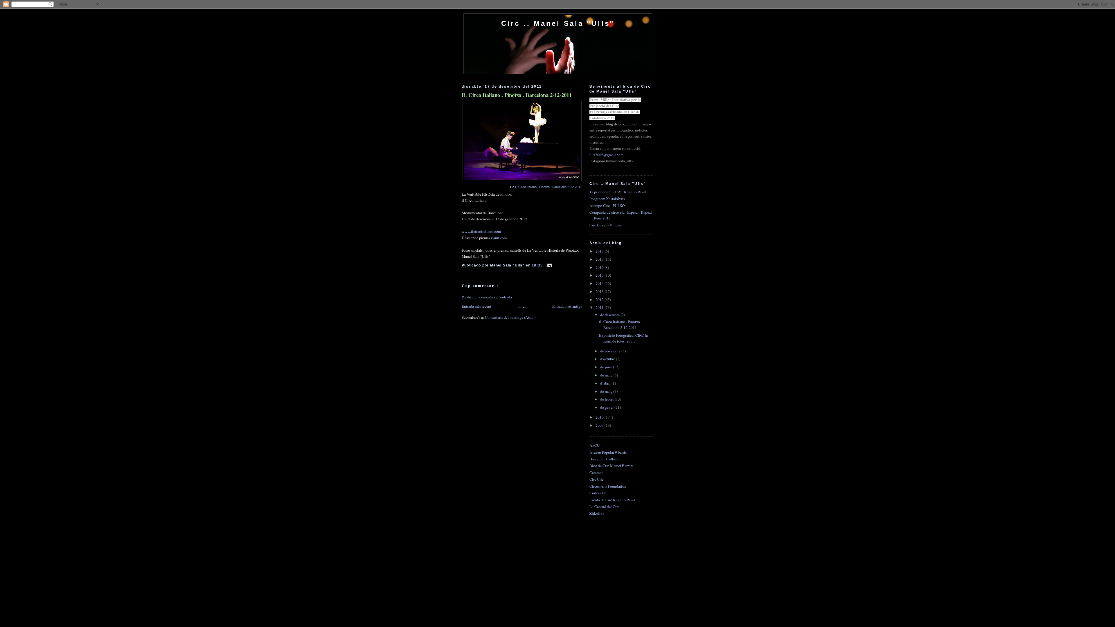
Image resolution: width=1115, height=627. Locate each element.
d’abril (606, 383)
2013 (600, 291)
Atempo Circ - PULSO (607, 205)
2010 (600, 417)
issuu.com (499, 237)
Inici (522, 306)
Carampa (596, 472)
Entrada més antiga (567, 306)
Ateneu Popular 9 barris (608, 452)
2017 (600, 259)
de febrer (607, 399)
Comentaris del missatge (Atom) (510, 317)
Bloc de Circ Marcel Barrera (611, 465)
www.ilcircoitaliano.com (481, 231)
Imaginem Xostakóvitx (607, 198)
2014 (600, 283)
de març (606, 391)
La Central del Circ (604, 506)
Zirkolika (596, 513)
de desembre (610, 314)
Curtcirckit (598, 493)
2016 (600, 267)
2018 (600, 251)
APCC (594, 445)
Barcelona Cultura (603, 459)
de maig (607, 375)
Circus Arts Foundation (607, 486)
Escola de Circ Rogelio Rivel (612, 499)
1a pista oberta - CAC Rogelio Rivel (617, 191)
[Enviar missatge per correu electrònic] (548, 265)
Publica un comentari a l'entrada (487, 297)
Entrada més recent (476, 306)
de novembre (610, 351)
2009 (600, 425)
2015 (600, 275)
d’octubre (608, 358)
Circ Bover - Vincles (605, 225)
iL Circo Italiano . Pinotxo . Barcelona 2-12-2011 (517, 95)
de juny (606, 367)
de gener (607, 407)
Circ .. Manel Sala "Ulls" (557, 23)
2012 (600, 299)
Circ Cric (596, 479)
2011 (600, 307)
